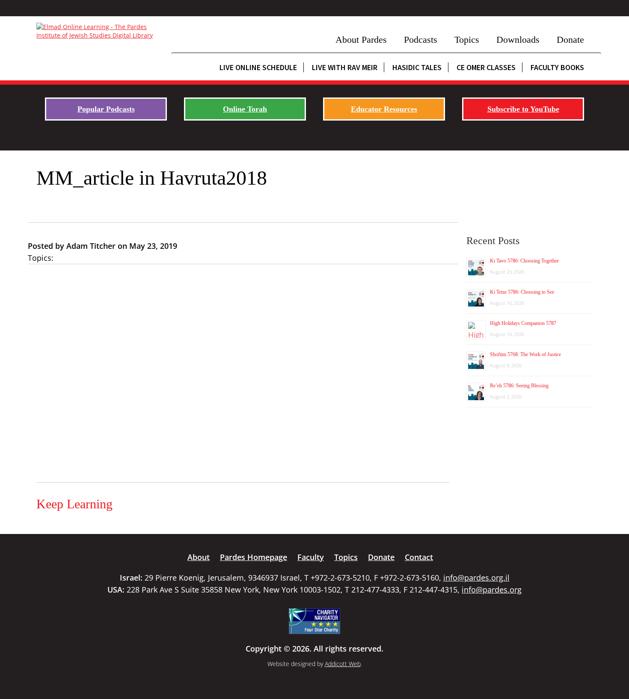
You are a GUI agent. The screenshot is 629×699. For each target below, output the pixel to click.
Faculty (310, 557)
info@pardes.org (492, 589)
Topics (466, 39)
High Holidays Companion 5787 (523, 323)
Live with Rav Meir (344, 67)
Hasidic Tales (417, 67)
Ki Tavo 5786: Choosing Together (524, 261)
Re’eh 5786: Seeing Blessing (519, 386)
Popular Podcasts (106, 109)
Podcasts (420, 39)
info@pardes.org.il (476, 577)
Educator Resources (384, 109)
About (198, 557)
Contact (419, 557)
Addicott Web (343, 664)
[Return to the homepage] (99, 31)
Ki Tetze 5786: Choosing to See (522, 292)
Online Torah (245, 109)
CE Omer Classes (486, 67)
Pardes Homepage (253, 557)
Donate (570, 39)
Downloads (518, 39)
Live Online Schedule (258, 67)
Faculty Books (557, 67)
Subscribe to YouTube (523, 109)
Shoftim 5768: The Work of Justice (525, 354)
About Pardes (361, 39)
